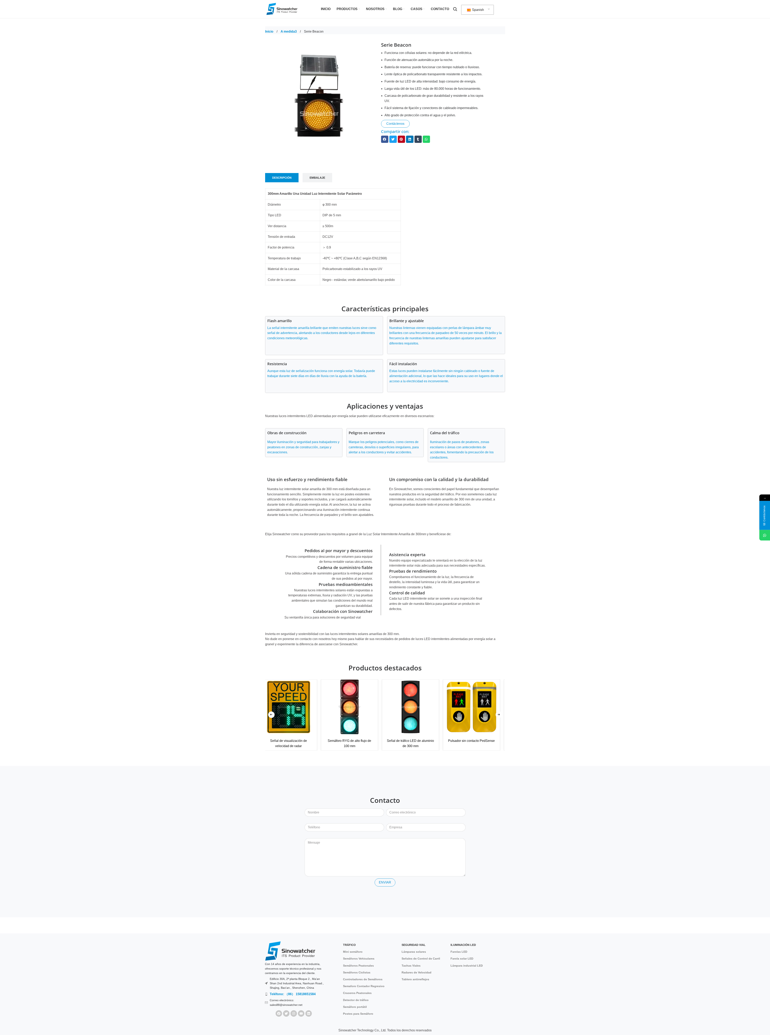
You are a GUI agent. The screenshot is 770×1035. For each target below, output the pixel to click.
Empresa (392, 820)
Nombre (310, 805)
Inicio (269, 31)
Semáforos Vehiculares (358, 958)
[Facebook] (279, 1013)
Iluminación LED (463, 944)
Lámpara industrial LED (467, 965)
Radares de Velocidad (416, 972)
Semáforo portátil (355, 1006)
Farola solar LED (462, 958)
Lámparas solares (414, 951)
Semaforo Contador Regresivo (363, 986)
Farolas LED (459, 951)
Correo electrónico (399, 805)
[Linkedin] (308, 1013)
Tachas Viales (411, 965)
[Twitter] (286, 1013)
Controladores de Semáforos (362, 979)
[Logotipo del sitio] (282, 8)
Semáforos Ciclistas (356, 972)
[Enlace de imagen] (290, 951)
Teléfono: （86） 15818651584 (293, 994)
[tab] (282, 177)
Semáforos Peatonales (358, 965)
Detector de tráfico (356, 1000)
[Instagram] (293, 1013)
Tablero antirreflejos (415, 979)
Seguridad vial (414, 944)
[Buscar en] (455, 9)
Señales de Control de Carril (421, 958)
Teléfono (311, 820)
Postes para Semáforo (358, 1013)
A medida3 (289, 31)
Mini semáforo (353, 951)
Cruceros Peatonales (357, 993)
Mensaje (311, 835)
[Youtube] (301, 1013)
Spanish (477, 9)
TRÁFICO (349, 944)
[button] (384, 139)
